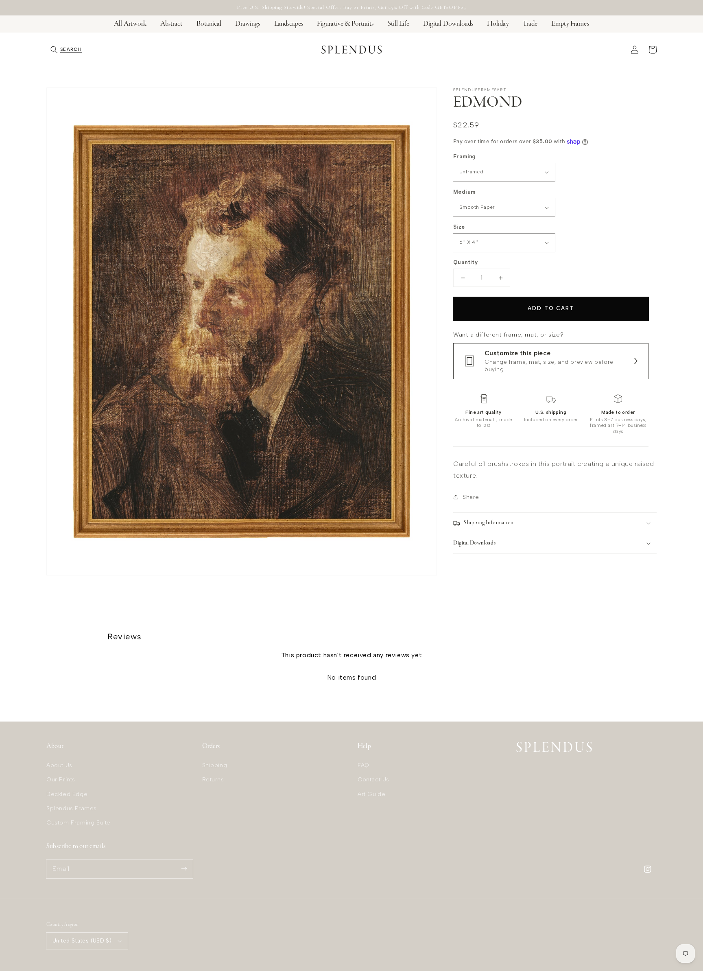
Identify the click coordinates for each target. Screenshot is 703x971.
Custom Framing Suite (78, 822)
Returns (213, 779)
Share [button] (471, 497)
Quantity (465, 262)
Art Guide (371, 794)
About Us (59, 765)
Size (459, 227)
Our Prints (60, 779)
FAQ (363, 765)
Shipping (214, 765)
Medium (464, 192)
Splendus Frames (71, 808)
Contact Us (373, 779)
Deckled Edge (66, 794)
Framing (464, 156)
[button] (66, 50)
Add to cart (551, 308)
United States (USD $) (81, 941)
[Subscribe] (184, 869)
